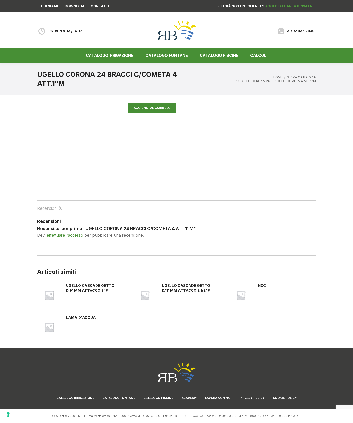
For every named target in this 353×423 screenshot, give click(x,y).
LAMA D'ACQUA (81, 317)
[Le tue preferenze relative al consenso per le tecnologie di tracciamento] (8, 414)
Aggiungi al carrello (152, 107)
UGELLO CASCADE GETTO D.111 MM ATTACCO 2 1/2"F (186, 288)
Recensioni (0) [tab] (50, 208)
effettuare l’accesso (65, 235)
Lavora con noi (218, 397)
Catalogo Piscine (158, 397)
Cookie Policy (285, 397)
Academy (189, 397)
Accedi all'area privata (288, 6)
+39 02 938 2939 (300, 31)
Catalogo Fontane (119, 397)
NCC (262, 285)
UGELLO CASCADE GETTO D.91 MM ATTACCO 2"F (90, 288)
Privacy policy (252, 397)
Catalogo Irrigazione (75, 397)
